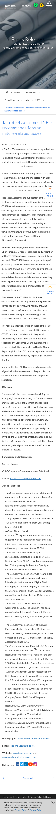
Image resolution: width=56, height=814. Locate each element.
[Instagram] (35, 765)
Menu (28, 5)
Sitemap (48, 797)
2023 (37, 100)
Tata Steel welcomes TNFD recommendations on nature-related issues (27, 109)
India (27, 100)
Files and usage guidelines (22, 745)
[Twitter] (22, 765)
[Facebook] (17, 765)
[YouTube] (30, 765)
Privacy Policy (21, 797)
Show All (28, 778)
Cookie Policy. (36, 810)
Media (17, 92)
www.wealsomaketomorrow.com (19, 757)
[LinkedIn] (26, 765)
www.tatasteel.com (22, 752)
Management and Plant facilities (33, 738)
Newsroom (31, 92)
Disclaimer (8, 797)
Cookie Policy (36, 797)
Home (6, 92)
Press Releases (11, 100)
